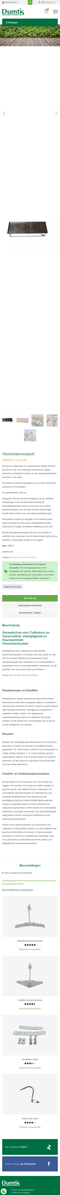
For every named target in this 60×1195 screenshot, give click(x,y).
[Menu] (55, 11)
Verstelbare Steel (30, 1059)
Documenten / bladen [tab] (30, 612)
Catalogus (12, 22)
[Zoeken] (30, 2)
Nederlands (10, 2)
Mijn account (48, 2)
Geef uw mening (12, 586)
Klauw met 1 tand (30, 1118)
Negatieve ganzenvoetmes (30, 941)
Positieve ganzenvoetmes (30, 1000)
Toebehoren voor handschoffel (23, 557)
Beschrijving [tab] (30, 598)
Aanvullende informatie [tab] (30, 605)
